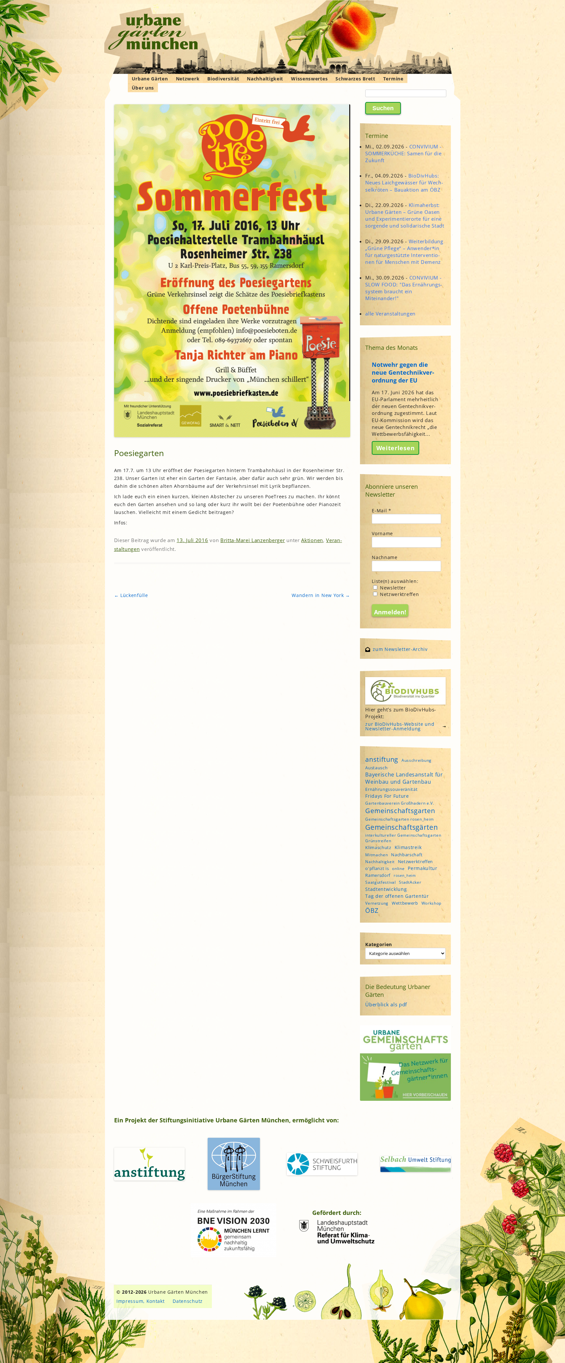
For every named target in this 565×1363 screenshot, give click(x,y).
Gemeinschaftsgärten (401, 827)
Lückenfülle (131, 595)
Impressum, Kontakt (140, 1301)
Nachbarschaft (406, 855)
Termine (393, 79)
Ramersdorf (377, 875)
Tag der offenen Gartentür (397, 896)
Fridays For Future (387, 796)
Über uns (143, 88)
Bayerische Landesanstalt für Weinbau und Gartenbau (404, 778)
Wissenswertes (309, 79)
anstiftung (381, 759)
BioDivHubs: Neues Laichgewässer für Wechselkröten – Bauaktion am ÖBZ (404, 182)
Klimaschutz (378, 847)
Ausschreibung (417, 760)
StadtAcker (410, 882)
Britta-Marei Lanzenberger (252, 540)
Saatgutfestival (380, 882)
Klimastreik (408, 847)
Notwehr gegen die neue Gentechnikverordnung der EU (403, 372)
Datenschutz (188, 1301)
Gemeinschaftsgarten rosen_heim (399, 819)
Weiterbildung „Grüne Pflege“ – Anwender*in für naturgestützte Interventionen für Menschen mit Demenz (404, 251)
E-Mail (381, 510)
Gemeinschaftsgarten (400, 810)
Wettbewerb (405, 903)
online (398, 868)
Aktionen (312, 540)
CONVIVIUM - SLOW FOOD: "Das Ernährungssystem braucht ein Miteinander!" (403, 288)
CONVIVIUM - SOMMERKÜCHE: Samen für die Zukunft (403, 153)
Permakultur (422, 868)
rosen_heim (405, 875)
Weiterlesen (395, 448)
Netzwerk (188, 79)
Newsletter (392, 588)
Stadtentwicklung (386, 889)
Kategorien (378, 944)
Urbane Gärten (150, 79)
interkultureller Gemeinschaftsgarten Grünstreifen (403, 837)
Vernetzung (376, 903)
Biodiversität (223, 79)
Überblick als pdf (386, 1004)
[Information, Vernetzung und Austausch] (153, 33)
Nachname (385, 557)
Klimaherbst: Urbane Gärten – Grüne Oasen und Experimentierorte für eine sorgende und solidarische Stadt (404, 215)
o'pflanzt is (377, 868)
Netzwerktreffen (398, 594)
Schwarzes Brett (355, 79)
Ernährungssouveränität (391, 789)
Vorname (382, 533)
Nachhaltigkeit (265, 79)
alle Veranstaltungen (390, 313)
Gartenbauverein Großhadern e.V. (399, 803)
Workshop (431, 903)
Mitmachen (376, 855)
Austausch (376, 768)
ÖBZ (371, 910)
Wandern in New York (321, 595)
